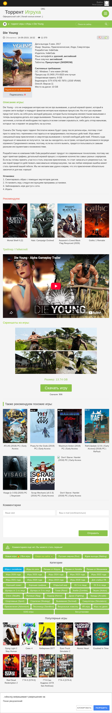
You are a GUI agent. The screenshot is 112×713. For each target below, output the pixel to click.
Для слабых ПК (99, 580)
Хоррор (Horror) (54, 596)
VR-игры (86, 606)
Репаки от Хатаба (73, 569)
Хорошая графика (37, 585)
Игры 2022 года (98, 574)
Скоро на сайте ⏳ (44, 556)
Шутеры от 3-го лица (40, 590)
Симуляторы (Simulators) (94, 601)
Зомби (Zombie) (80, 590)
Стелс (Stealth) (13, 596)
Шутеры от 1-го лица (15, 590)
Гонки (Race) (61, 590)
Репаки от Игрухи (52, 569)
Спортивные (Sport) (15, 601)
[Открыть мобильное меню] (105, 13)
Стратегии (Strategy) (40, 601)
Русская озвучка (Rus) (68, 556)
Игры (28, 24)
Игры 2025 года (34, 574)
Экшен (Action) (100, 590)
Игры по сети (32, 569)
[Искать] (106, 24)
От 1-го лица (80, 585)
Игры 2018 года (77, 580)
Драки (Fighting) (76, 596)
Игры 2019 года (56, 580)
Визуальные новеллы (68, 606)
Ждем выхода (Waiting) (96, 556)
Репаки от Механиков (97, 569)
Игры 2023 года (77, 574)
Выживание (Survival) (66, 601)
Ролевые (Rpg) (33, 596)
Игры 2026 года (13, 574)
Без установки (82, 612)
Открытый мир (60, 585)
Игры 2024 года (56, 574)
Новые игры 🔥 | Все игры (17, 556)
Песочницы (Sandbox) (43, 606)
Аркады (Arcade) (98, 596)
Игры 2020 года (34, 580)
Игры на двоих (101, 606)
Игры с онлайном (13, 569)
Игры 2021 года (13, 580)
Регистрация (97, 5)
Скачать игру (56, 388)
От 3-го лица (100, 585)
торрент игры (17, 24)
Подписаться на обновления (17, 90)
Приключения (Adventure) (17, 606)
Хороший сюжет (13, 585)
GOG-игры (28, 612)
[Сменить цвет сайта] (5, 3)
